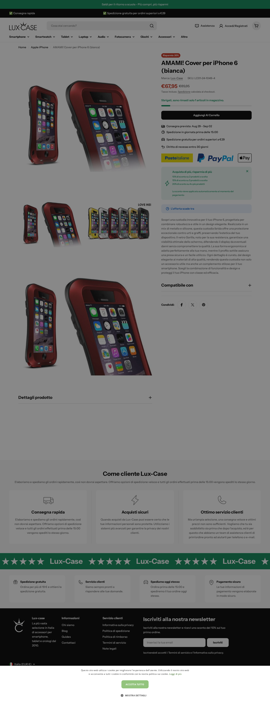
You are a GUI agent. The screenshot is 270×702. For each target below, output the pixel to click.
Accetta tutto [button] (135, 684)
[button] (134, 695)
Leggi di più (175, 673)
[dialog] (135, 684)
